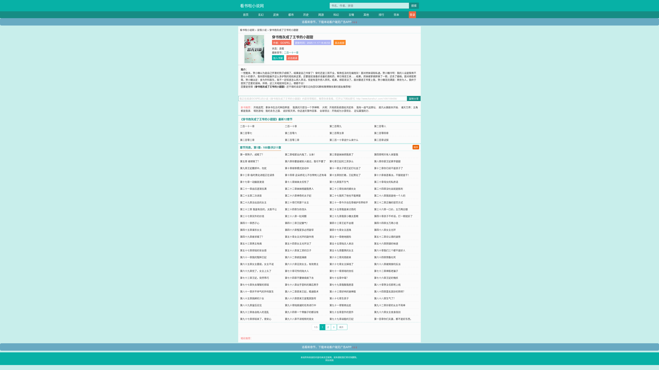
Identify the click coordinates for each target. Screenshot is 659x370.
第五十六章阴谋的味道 (386, 243)
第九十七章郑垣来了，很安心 (255, 318)
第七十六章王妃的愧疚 (386, 277)
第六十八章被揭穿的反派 (387, 264)
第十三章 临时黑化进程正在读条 (257, 175)
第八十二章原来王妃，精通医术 (302, 291)
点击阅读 (292, 58)
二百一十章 (291, 126)
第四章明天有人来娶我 (386, 154)
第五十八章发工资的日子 (298, 250)
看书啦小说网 (252, 5)
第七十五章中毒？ (339, 277)
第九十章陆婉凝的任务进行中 (300, 305)
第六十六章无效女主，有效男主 (302, 264)
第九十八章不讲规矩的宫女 (299, 318)
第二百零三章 (247, 139)
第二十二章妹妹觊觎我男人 (299, 188)
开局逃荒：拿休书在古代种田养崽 (271, 107)
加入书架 (278, 58)
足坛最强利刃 (361, 110)
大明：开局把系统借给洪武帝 (337, 107)
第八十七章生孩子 (339, 298)
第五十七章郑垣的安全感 (253, 250)
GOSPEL (285, 42)
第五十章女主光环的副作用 (299, 236)
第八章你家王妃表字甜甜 (387, 161)
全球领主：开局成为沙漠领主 (335, 110)
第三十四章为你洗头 (296, 209)
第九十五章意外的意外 (342, 312)
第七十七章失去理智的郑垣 (254, 284)
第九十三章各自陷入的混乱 (254, 312)
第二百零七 (246, 133)
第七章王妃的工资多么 (342, 161)
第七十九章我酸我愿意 (342, 284)
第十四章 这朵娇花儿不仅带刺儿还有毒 (305, 175)
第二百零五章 (337, 133)
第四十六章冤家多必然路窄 (299, 229)
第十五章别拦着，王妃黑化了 (345, 175)
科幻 (336, 15)
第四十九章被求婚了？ (252, 236)
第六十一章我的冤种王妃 (253, 257)
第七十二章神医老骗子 (386, 271)
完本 (396, 15)
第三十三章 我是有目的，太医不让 (258, 209)
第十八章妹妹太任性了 (297, 181)
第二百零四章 (381, 133)
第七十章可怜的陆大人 (297, 271)
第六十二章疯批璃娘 (296, 257)
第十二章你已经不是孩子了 (388, 168)
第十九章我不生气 (339, 181)
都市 (291, 15)
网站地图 (329, 360)
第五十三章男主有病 (251, 243)
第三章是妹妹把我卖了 (342, 154)
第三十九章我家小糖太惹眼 (344, 216)
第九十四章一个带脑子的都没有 (302, 312)
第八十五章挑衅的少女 (252, 298)
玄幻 (261, 15)
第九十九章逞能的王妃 (342, 318)
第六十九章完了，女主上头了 (255, 271)
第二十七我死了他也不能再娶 (345, 195)
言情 (351, 15)
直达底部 (339, 42)
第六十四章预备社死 (385, 257)
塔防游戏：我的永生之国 (266, 110)
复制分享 (414, 98)
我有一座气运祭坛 (366, 107)
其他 (366, 15)
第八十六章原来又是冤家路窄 (300, 298)
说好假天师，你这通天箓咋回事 (300, 110)
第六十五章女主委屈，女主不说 (257, 264)
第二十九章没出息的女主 (253, 202)
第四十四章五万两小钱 (386, 223)
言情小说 (262, 30)
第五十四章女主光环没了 (298, 243)
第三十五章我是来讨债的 (343, 209)
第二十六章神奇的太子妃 (298, 195)
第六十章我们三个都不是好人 (389, 250)
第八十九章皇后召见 (251, 305)
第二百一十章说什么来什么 (344, 139)
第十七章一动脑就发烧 (252, 181)
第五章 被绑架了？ (250, 161)
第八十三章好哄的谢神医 (343, 291)
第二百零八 (380, 126)
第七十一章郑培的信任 (342, 271)
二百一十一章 (291, 52)
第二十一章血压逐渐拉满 (253, 188)
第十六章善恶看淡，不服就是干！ (392, 175)
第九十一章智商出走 (340, 305)
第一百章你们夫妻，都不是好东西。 (393, 318)
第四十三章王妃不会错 (342, 223)
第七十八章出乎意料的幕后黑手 (302, 284)
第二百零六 (291, 133)
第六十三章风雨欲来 (340, 257)
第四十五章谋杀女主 (251, 229)
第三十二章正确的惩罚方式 (388, 202)
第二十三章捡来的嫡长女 (343, 188)
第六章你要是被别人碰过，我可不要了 (305, 161)
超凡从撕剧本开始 (388, 107)
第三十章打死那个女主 (297, 202)
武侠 (276, 15)
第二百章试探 (381, 139)
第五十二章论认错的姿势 (387, 236)
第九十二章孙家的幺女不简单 (389, 305)
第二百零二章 (292, 139)
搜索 (414, 6)
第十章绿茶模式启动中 (297, 168)
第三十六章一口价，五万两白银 (391, 209)
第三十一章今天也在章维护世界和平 (349, 202)
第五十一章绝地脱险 (340, 236)
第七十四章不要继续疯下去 (299, 277)
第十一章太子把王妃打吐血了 (345, 168)
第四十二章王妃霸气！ (297, 223)
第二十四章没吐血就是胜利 (388, 188)
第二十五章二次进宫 (251, 195)
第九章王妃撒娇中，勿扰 (253, 168)
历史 (306, 15)
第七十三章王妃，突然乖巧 (254, 277)
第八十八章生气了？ (385, 298)
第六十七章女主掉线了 (342, 264)
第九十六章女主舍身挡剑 (387, 312)
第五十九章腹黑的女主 (342, 250)
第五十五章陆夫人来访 (342, 243)
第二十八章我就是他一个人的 (389, 195)
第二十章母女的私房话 (386, 181)
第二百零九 (336, 126)
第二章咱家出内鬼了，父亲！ (300, 154)
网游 (321, 15)
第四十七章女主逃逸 (340, 229)
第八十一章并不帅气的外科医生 (257, 291)
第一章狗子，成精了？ (252, 154)
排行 (381, 15)
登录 (412, 15)
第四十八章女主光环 (385, 229)
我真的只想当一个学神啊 (306, 107)
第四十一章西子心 (249, 223)
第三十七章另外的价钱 (252, 216)
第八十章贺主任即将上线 (387, 284)
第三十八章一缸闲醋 (296, 216)
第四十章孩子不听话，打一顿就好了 (393, 216)
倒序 (416, 147)
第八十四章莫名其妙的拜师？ (389, 291)
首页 (245, 15)
